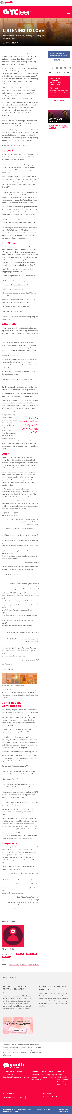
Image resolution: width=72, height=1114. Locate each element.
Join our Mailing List (15, 1097)
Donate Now (59, 60)
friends (30, 965)
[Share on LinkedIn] (56, 68)
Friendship (31, 954)
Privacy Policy (62, 1084)
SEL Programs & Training (13, 1071)
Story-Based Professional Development (17, 1077)
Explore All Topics (7, 960)
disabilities (23, 965)
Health (6, 957)
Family (20, 954)
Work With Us (62, 1077)
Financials (60, 1082)
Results (35, 1071)
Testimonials (36, 1075)
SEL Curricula (8, 1075)
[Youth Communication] (6, 3)
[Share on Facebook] (69, 68)
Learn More (59, 100)
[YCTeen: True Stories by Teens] (17, 11)
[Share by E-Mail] (61, 68)
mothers (36, 965)
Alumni (59, 1075)
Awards (34, 1077)
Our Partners (36, 1079)
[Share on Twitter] (65, 68)
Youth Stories (47, 1071)
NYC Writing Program (49, 1075)
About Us (61, 1071)
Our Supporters (63, 1079)
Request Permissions (48, 1077)
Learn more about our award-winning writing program (58, 127)
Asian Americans (14, 965)
